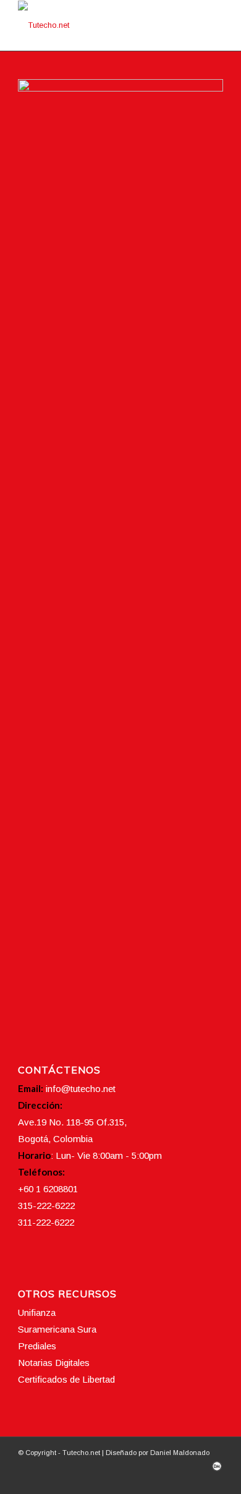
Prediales (37, 1346)
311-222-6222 (46, 1222)
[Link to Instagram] (176, 1478)
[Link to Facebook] (158, 1478)
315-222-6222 (46, 1205)
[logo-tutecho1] (100, 25)
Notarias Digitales (54, 1362)
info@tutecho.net (81, 1088)
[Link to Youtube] (195, 1478)
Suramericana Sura (57, 1329)
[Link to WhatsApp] (214, 1478)
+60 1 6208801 (48, 1189)
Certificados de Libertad (66, 1379)
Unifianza (37, 1312)
